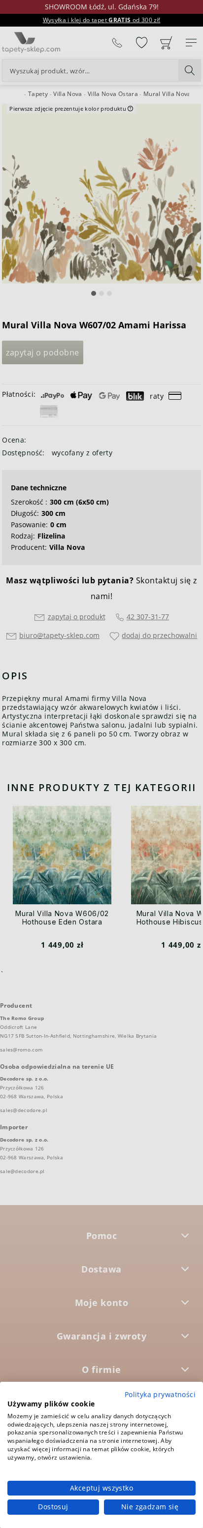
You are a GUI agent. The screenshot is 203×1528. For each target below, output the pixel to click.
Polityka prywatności (160, 1394)
